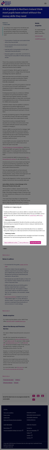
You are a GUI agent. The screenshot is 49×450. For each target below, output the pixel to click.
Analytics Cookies (9, 226)
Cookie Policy (32, 215)
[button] (11, 242)
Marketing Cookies (10, 233)
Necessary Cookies (10, 220)
